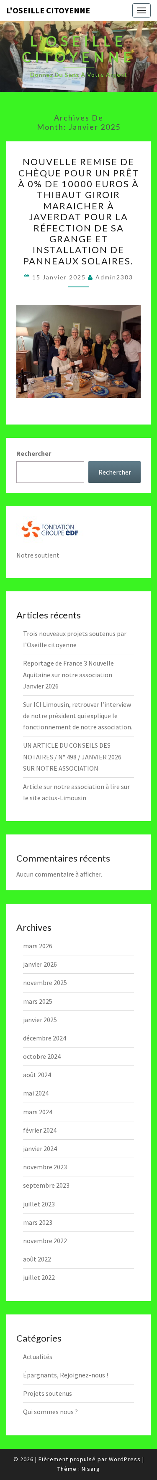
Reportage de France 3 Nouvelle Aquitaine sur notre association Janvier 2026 (68, 674)
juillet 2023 (39, 1204)
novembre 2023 (45, 1167)
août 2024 (37, 1074)
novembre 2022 (45, 1240)
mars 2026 (37, 946)
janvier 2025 (40, 1019)
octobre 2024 (42, 1056)
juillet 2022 (39, 1277)
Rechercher (33, 453)
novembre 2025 (45, 982)
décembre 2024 (44, 1038)
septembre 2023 (46, 1185)
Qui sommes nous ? (50, 1411)
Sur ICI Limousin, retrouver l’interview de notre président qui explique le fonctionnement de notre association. (77, 715)
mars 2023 (37, 1222)
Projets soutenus (47, 1393)
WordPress (125, 1459)
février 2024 (40, 1130)
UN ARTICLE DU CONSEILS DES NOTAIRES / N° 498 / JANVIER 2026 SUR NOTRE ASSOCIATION (72, 756)
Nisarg (91, 1468)
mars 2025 (37, 1001)
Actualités (37, 1356)
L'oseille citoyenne (48, 10)
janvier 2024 (40, 1148)
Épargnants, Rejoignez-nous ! (65, 1375)
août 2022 (37, 1259)
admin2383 (114, 277)
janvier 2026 (40, 964)
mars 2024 (37, 1112)
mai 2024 (36, 1093)
